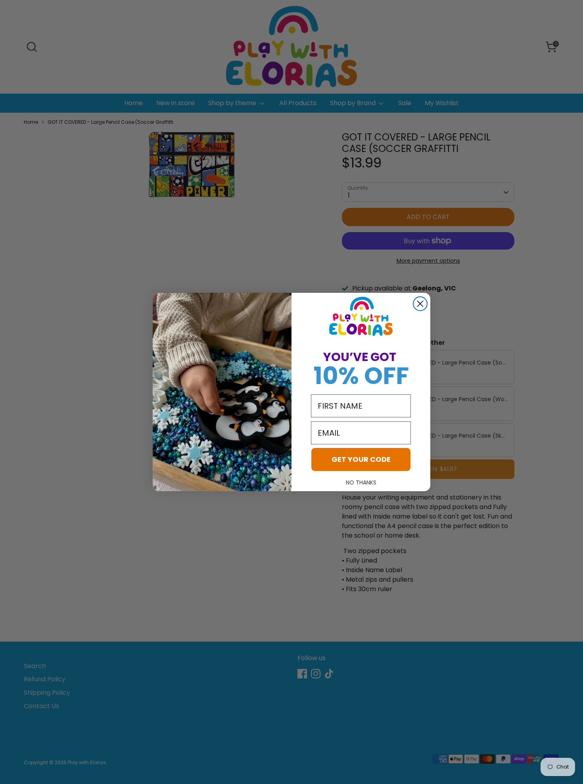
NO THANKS (361, 482)
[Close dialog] (420, 304)
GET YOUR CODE (361, 459)
